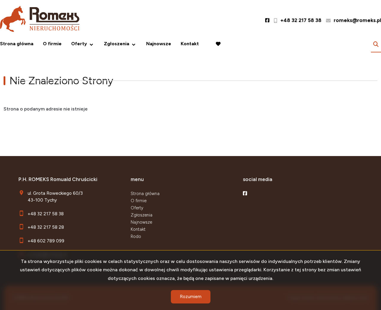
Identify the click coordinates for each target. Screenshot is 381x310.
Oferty (79, 43)
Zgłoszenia (141, 215)
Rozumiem (191, 296)
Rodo (136, 236)
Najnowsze (158, 43)
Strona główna (16, 43)
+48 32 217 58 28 (46, 227)
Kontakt (190, 43)
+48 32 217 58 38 (46, 213)
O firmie (52, 43)
